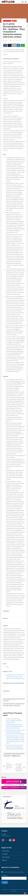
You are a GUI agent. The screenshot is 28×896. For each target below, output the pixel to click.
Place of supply (7, 755)
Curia (7, 666)
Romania (14, 20)
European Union (7, 20)
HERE (18, 705)
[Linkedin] (10, 840)
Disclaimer (5, 854)
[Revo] (14, 815)
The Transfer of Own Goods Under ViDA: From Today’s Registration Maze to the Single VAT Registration (15, 746)
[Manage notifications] (25, 893)
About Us (4, 860)
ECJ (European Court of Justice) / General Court (14, 754)
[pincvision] (14, 784)
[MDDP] (14, 804)
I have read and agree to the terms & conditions (13, 872)
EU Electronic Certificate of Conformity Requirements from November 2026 (14, 720)
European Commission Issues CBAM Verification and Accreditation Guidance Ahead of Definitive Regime (15, 731)
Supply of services (16, 755)
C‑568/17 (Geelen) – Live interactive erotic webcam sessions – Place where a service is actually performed (15, 676)
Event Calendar (6, 857)
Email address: (4, 875)
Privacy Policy (5, 851)
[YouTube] (13, 840)
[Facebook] (2, 840)
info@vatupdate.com (6, 835)
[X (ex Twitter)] (6, 840)
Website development (21, 889)
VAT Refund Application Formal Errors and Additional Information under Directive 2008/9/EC (14, 726)
